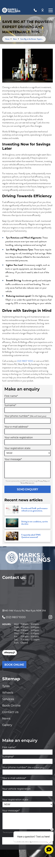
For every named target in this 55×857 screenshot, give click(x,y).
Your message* (13, 459)
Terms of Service (26, 483)
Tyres (6, 686)
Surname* (10, 405)
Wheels (7, 692)
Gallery (7, 725)
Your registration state (17, 448)
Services (8, 699)
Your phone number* (25, 416)
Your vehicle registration (18, 437)
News (6, 718)
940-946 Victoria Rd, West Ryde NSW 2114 (25, 610)
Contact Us (10, 712)
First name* (11, 396)
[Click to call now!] (35, 10)
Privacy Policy (42, 481)
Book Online (11, 705)
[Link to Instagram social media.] (50, 617)
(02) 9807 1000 (25, 361)
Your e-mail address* (16, 426)
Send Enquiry (27, 489)
